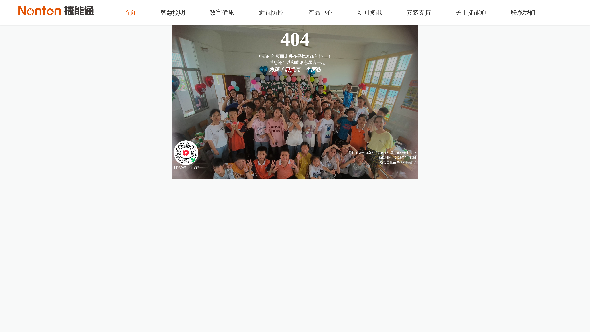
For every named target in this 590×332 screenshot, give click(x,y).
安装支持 (418, 12)
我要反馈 (411, 162)
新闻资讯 (369, 12)
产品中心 (320, 12)
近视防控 (271, 12)
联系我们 (523, 12)
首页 (130, 12)
